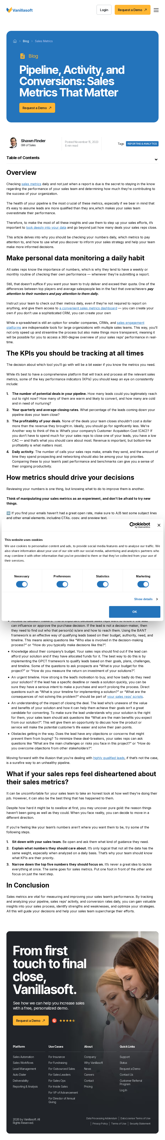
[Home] (15, 41)
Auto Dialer (19, 1074)
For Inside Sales (58, 1086)
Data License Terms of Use (136, 1118)
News (87, 1068)
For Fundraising (57, 1062)
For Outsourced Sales (61, 1068)
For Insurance (56, 1057)
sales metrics (31, 184)
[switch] (62, 584)
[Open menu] (156, 9)
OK (134, 611)
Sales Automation (23, 1057)
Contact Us (126, 1074)
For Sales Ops (57, 1080)
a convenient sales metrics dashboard (88, 308)
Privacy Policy (100, 1123)
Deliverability (20, 1080)
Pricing (88, 1086)
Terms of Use (118, 1123)
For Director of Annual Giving (61, 1100)
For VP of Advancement (63, 1092)
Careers (89, 1074)
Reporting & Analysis (25, 1086)
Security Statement (140, 1123)
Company (90, 1057)
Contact (89, 1080)
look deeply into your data (46, 227)
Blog (26, 41)
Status (123, 1062)
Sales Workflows (23, 1062)
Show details (143, 599)
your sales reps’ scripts (125, 697)
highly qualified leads (109, 758)
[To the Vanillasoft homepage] (19, 10)
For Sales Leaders (59, 1074)
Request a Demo (130, 1068)
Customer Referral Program (131, 1082)
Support (125, 1057)
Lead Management (24, 1068)
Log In (123, 1090)
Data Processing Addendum (101, 1118)
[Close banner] (159, 525)
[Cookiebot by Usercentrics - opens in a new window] (132, 525)
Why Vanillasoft (93, 1062)
